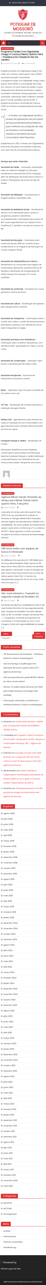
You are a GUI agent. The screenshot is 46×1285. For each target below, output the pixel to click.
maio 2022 (8, 1093)
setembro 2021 (9, 1136)
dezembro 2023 (10, 988)
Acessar (6, 1231)
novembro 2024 (10, 928)
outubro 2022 (9, 1065)
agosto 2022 (8, 1076)
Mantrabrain (37, 1282)
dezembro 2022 (10, 1054)
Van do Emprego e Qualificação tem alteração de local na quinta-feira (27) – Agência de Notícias (21, 667)
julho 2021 (7, 1147)
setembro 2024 (10, 939)
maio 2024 (8, 961)
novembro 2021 (10, 1125)
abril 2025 (7, 901)
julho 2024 (8, 950)
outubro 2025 (9, 868)
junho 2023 (8, 1021)
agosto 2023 (8, 1010)
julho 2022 (7, 1082)
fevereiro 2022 (9, 1109)
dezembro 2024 (10, 923)
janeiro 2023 (8, 1049)
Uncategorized (7, 48)
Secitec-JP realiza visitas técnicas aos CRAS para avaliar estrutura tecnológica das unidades (23, 691)
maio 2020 (8, 1186)
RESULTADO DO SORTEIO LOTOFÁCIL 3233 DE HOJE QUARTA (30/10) (8, 634)
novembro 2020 (10, 1180)
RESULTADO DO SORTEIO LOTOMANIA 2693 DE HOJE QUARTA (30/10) (40, 634)
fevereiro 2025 (9, 912)
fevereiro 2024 (9, 978)
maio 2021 (7, 1158)
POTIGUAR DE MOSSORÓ (23, 26)
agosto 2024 (9, 945)
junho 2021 (8, 1153)
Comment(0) (29, 63)
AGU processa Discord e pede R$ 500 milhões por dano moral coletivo (23, 679)
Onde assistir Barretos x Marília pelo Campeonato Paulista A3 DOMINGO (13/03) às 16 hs (23, 725)
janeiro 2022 (8, 1114)
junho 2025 (8, 890)
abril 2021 (7, 1164)
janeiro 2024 (8, 983)
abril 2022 (7, 1098)
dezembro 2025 (10, 857)
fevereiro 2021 (9, 1175)
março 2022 (8, 1104)
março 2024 (8, 972)
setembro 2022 (10, 1071)
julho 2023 (7, 1016)
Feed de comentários (13, 1242)
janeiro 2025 (8, 917)
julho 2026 (8, 819)
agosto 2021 (8, 1142)
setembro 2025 (10, 873)
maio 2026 (8, 830)
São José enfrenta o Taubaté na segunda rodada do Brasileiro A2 (20, 595)
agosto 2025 (8, 879)
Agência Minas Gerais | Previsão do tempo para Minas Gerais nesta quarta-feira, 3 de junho (21, 500)
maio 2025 (8, 895)
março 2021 (8, 1169)
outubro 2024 (9, 934)
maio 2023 (8, 1027)
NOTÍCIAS (7, 1208)
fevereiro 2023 (9, 1043)
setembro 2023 (10, 1005)
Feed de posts (9, 1236)
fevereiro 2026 (9, 846)
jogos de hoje (14, 1268)
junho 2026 (8, 824)
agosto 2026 (9, 813)
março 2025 (8, 906)
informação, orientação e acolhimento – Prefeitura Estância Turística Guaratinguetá (22, 702)
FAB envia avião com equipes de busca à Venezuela (19, 550)
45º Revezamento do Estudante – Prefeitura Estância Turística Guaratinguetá (23, 656)
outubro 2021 (9, 1131)
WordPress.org (9, 1247)
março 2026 (8, 841)
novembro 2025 (10, 862)
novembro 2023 (10, 994)
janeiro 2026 (8, 852)
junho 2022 (8, 1087)
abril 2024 (7, 967)
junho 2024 (8, 956)
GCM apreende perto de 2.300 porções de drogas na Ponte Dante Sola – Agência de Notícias (23, 792)
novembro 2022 (10, 1060)
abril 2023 (7, 1032)
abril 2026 (7, 835)
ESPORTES (7, 1203)
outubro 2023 (9, 999)
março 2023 (8, 1038)
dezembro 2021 (10, 1120)
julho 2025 (7, 884)
